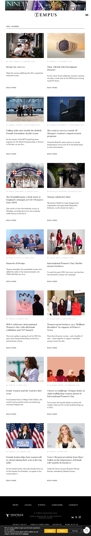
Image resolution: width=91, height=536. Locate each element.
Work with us (71, 524)
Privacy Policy (20, 524)
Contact (73, 505)
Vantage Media (45, 518)
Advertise (57, 524)
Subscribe (57, 505)
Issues (28, 505)
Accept (50, 531)
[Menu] (87, 14)
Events (42, 505)
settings (25, 534)
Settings (75, 531)
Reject (62, 531)
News (16, 505)
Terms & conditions (39, 524)
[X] (76, 517)
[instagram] (80, 517)
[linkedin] (73, 517)
